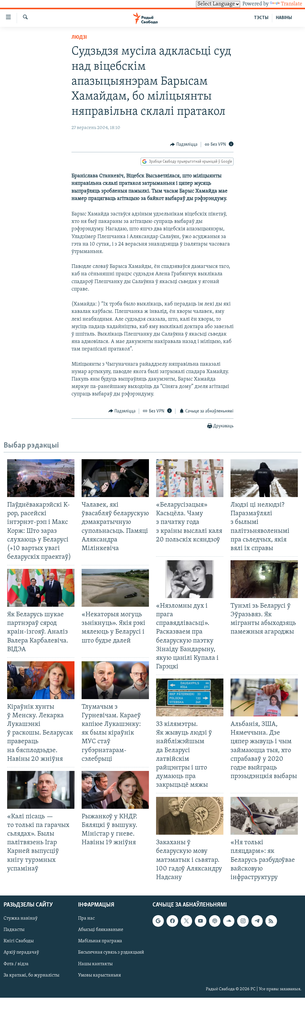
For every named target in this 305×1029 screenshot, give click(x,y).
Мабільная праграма (100, 941)
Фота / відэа (16, 963)
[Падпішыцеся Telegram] (257, 920)
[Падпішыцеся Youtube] (200, 920)
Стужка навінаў (21, 918)
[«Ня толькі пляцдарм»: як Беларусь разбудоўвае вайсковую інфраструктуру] (264, 816)
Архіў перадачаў (21, 952)
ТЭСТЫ (261, 17)
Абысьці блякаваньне (100, 929)
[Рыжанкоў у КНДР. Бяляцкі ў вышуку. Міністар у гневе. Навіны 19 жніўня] (115, 790)
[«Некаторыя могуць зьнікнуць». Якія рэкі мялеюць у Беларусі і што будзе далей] (115, 588)
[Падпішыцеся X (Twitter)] (186, 920)
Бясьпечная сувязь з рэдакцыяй (111, 952)
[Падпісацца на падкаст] (214, 920)
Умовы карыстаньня (99, 975)
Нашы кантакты (95, 963)
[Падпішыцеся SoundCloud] (228, 920)
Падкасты (14, 929)
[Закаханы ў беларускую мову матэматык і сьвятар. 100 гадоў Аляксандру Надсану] (189, 816)
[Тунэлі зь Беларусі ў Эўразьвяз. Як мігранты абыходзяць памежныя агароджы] (264, 579)
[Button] (183, 144)
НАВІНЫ (284, 17)
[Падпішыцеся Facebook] (172, 920)
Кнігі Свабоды (19, 941)
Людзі (79, 37)
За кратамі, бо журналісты (31, 975)
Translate (291, 4)
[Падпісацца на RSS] (271, 920)
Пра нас (86, 918)
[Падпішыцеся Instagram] (242, 920)
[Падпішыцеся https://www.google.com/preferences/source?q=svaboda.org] (158, 920)
